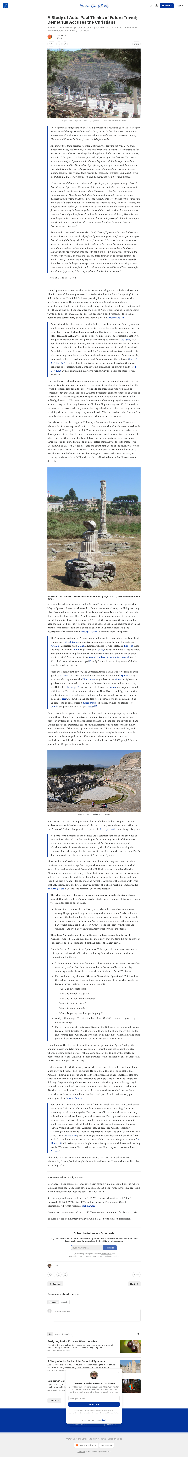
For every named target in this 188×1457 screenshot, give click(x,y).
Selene (91, 679)
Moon (118, 679)
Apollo (124, 675)
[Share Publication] (156, 5)
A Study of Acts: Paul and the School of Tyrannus (76, 1361)
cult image (70, 687)
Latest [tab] (57, 1334)
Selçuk (76, 650)
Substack (81, 1451)
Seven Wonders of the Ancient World (109, 657)
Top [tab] (50, 1334)
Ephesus (128, 646)
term (64, 699)
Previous (57, 1284)
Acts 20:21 (71, 1136)
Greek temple (72, 642)
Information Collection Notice (93, 1413)
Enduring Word (56, 889)
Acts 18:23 (124, 340)
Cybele (54, 707)
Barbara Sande (60, 35)
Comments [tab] (53, 1302)
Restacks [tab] (64, 1302)
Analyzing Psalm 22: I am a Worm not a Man (72, 1341)
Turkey (100, 650)
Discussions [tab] (67, 1334)
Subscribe (167, 5)
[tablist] (58, 1302)
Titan (85, 679)
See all (52, 1400)
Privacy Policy (113, 1413)
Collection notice (115, 1439)
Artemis (55, 646)
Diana (81, 646)
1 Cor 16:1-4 (61, 363)
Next (132, 1284)
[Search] (150, 5)
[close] (119, 1372)
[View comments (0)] (59, 43)
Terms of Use (106, 1410)
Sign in (180, 5)
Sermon (55, 1151)
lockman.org (88, 1206)
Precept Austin (116, 318)
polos (90, 707)
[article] (94, 1347)
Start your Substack (87, 1445)
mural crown (89, 703)
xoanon (112, 687)
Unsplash (106, 814)
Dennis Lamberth (93, 814)
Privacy (96, 1439)
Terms (103, 1439)
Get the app (106, 1445)
